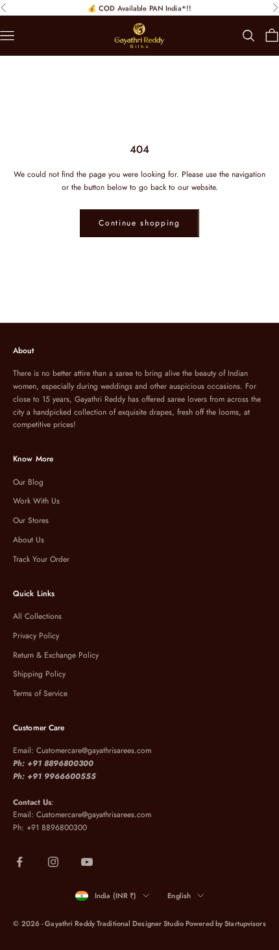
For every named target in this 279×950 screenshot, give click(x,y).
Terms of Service (40, 693)
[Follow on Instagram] (53, 861)
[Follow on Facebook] (19, 861)
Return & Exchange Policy (56, 655)
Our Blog (28, 482)
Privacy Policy (36, 636)
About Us (28, 540)
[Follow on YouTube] (86, 861)
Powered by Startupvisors (226, 923)
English (179, 895)
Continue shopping (139, 223)
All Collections (37, 616)
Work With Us (36, 501)
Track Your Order (41, 559)
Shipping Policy (39, 674)
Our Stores (31, 520)
